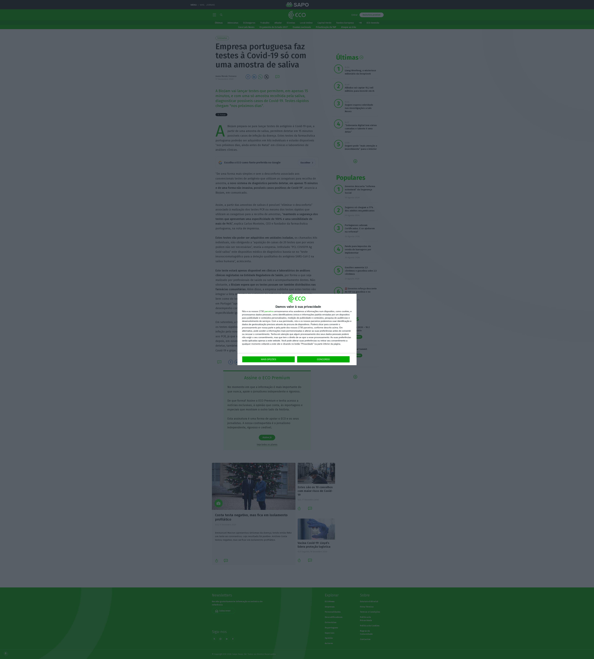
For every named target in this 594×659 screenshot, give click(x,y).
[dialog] (297, 329)
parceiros (269, 311)
